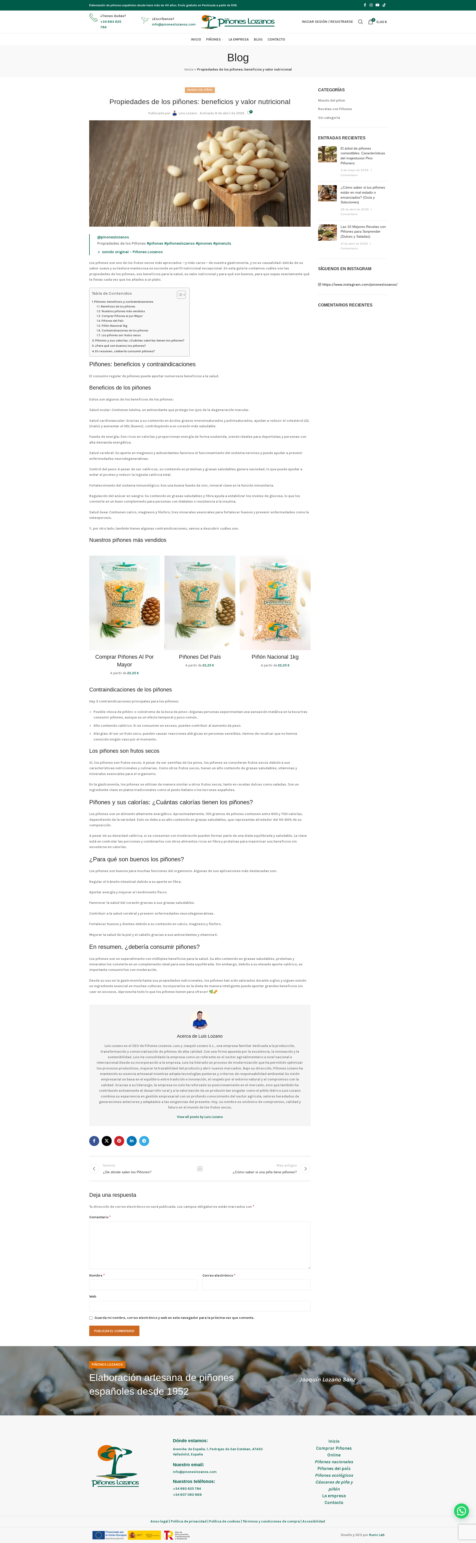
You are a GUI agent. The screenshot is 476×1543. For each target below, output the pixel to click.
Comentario (100, 1217)
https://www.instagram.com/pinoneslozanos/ (354, 284)
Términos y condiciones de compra (271, 1521)
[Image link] (116, 1465)
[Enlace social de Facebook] (365, 5)
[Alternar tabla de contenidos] (178, 294)
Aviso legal (159, 1521)
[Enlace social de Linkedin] (132, 1141)
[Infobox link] (107, 21)
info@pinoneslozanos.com (195, 1472)
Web (92, 1296)
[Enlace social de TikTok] (384, 5)
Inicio (188, 69)
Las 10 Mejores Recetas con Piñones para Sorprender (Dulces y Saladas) (363, 231)
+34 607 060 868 (187, 1494)
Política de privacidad (189, 1521)
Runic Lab (377, 1535)
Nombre (97, 1275)
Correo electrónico (219, 1275)
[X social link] (107, 1141)
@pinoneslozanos (113, 237)
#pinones (204, 243)
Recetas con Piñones (335, 109)
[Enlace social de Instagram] (371, 5)
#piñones (155, 243)
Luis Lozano (188, 113)
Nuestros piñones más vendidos (123, 311)
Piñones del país (334, 1468)
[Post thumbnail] (327, 162)
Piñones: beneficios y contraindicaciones (123, 301)
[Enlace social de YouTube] (377, 5)
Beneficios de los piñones (118, 306)
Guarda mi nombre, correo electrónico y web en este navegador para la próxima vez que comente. (174, 1318)
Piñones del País (112, 320)
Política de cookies (224, 1521)
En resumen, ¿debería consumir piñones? (125, 351)
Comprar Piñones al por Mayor (122, 316)
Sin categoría (329, 118)
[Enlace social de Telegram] (144, 1141)
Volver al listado (200, 1169)
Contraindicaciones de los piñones (125, 330)
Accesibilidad (313, 1521)
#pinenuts (222, 243)
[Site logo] (238, 21)
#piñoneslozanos (179, 243)
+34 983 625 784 (187, 1488)
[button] (461, 1510)
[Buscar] (361, 22)
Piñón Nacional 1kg (114, 325)
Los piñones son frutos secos (121, 335)
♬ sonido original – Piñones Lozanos (130, 252)
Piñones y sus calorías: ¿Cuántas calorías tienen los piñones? (139, 340)
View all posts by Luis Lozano (200, 1117)
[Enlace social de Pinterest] (119, 1141)
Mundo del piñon (199, 90)
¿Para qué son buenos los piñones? (120, 345)
